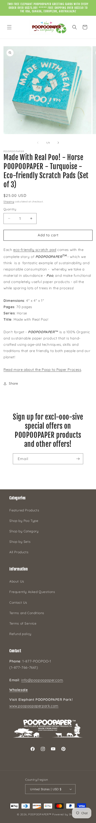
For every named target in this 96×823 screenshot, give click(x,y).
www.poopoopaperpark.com (33, 706)
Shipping (8, 201)
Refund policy (20, 634)
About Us (16, 581)
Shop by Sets (20, 542)
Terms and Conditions (26, 613)
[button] (9, 27)
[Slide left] (38, 143)
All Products (18, 552)
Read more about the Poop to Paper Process (42, 369)
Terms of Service (23, 623)
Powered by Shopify (65, 814)
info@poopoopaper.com (42, 680)
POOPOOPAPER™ (39, 814)
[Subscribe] (78, 458)
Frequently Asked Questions (32, 592)
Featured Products (24, 510)
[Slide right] (58, 143)
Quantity (9, 209)
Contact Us (18, 602)
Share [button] (13, 383)
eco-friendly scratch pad (34, 249)
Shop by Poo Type (23, 521)
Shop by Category (24, 531)
